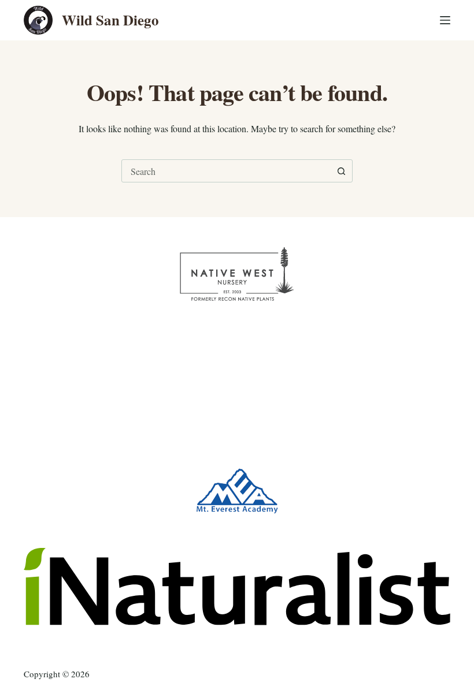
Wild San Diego (110, 20)
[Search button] (341, 171)
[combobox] (226, 170)
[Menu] (445, 20)
